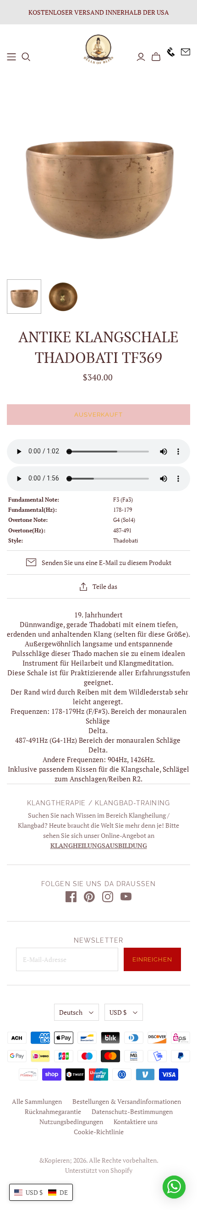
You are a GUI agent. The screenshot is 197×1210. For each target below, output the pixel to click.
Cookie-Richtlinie (99, 1131)
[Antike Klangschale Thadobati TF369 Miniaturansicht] (24, 296)
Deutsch (70, 1012)
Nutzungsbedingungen (71, 1121)
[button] (41, 1192)
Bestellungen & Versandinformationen (126, 1101)
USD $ (117, 1012)
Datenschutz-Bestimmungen (132, 1111)
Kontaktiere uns (136, 1121)
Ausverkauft (98, 414)
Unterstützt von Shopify (98, 1170)
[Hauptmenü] (11, 57)
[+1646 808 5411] (168, 56)
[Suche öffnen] (26, 57)
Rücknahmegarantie (53, 1111)
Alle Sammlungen (37, 1101)
